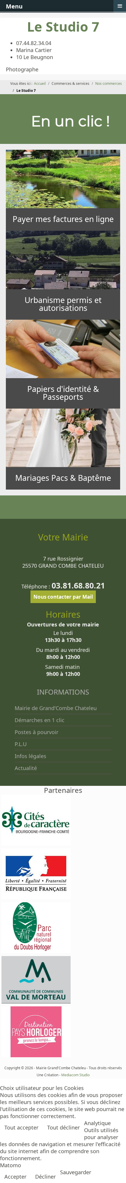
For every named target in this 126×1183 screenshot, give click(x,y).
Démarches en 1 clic (39, 720)
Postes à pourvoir (36, 732)
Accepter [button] (15, 1176)
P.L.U (21, 744)
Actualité (26, 768)
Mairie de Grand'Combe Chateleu (56, 708)
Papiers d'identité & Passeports (63, 393)
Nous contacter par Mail (63, 596)
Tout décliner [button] (63, 1127)
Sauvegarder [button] (75, 1172)
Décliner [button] (45, 1176)
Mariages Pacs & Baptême (63, 478)
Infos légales (30, 756)
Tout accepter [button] (21, 1127)
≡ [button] (119, 6)
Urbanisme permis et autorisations (63, 304)
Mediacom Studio (75, 1074)
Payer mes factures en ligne (63, 219)
